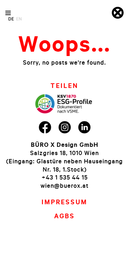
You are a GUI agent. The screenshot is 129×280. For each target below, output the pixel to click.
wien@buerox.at (64, 185)
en (19, 19)
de (11, 19)
